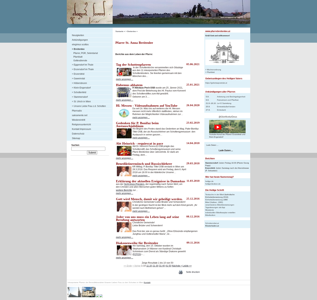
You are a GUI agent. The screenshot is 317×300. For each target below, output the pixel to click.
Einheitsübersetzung (214, 200)
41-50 (168, 266)
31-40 (162, 266)
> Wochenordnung (213, 70)
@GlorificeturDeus (228, 117)
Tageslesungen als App (215, 207)
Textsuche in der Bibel (214, 195)
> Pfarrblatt (210, 72)
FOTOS (137, 254)
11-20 (149, 266)
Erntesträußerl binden (226, 107)
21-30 (155, 266)
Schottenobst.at (212, 223)
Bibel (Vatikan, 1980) (214, 202)
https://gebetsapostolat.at (216, 83)
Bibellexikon (210, 215)
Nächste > (177, 266)
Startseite (119, 31)
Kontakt (147, 282)
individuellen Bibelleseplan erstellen (220, 213)
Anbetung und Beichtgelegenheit (231, 97)
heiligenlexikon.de (213, 184)
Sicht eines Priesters (134, 184)
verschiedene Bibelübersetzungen (219, 205)
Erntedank (221, 110)
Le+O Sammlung (224, 103)
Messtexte (209, 210)
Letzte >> (187, 266)
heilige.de (209, 181)
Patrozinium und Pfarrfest (227, 100)
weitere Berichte (124, 190)
